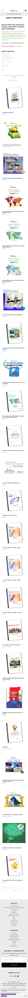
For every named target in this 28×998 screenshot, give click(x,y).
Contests (14, 910)
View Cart (14, 922)
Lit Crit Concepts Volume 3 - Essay (11, 547)
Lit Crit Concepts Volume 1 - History (12, 612)
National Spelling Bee (6, 54)
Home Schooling (5, 65)
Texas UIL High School (17, 33)
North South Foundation (8, 36)
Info (14, 917)
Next (14, 890)
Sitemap (14, 925)
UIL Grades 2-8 (14, 937)
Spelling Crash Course (14, 915)
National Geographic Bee (6, 59)
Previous (7, 888)
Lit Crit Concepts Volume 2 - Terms (12, 580)
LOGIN (14, 942)
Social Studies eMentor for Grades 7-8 (13, 178)
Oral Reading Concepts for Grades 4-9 (13, 880)
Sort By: (10, 80)
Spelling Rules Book (8, 112)
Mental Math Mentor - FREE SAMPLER (12, 847)
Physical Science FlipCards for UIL (12, 482)
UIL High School (14, 936)
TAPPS (17, 36)
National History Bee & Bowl (7, 57)
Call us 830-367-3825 (13, 982)
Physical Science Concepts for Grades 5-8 (13, 450)
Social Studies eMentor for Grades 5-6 (13, 314)
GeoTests (5, 747)
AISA (24, 36)
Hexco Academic (14, 14)
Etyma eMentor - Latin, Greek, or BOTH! (13, 814)
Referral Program (14, 914)
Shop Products (14, 905)
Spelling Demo (14, 946)
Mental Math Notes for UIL (10, 515)
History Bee (21, 34)
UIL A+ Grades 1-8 (5, 55)
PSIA (21, 36)
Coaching (14, 912)
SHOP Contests (14, 934)
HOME (14, 933)
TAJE (3, 67)
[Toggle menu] (2, 10)
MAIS (3, 38)
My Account (14, 920)
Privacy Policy (14, 924)
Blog (14, 919)
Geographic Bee (13, 34)
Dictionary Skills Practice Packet (11, 644)
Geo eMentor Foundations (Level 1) (12, 145)
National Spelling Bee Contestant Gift (14, 907)
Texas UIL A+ (5, 34)
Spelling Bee (7, 33)
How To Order (14, 909)
